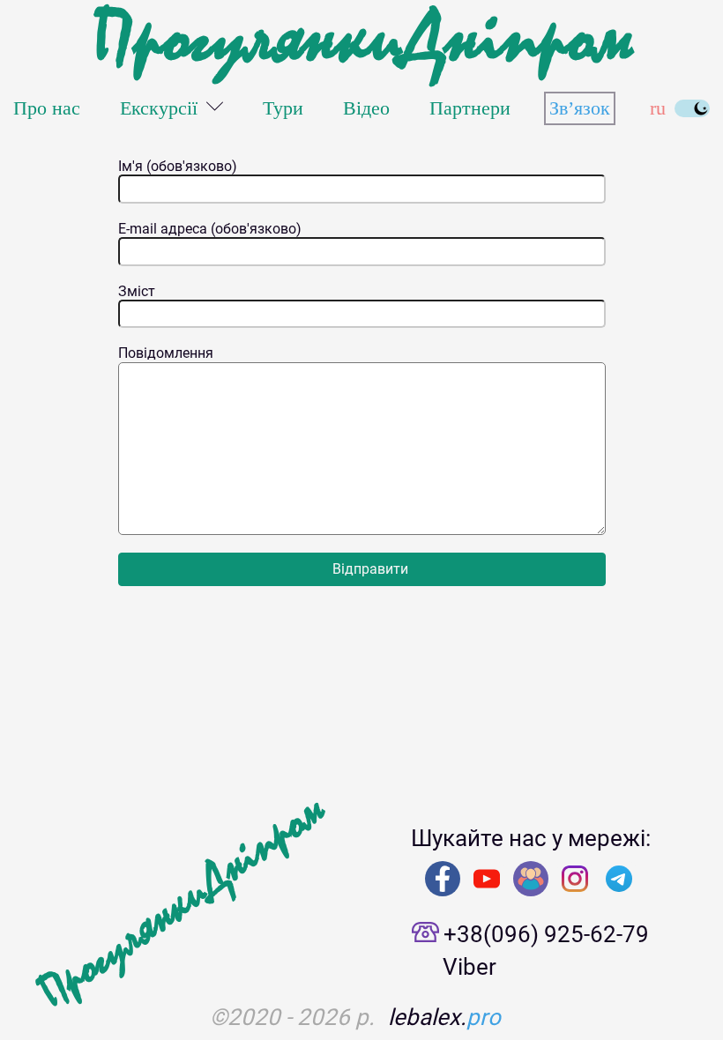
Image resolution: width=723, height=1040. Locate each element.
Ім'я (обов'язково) (177, 167)
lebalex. (444, 1017)
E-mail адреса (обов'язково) (210, 229)
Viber (469, 967)
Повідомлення (165, 353)
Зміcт (136, 292)
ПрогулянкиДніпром (361, 39)
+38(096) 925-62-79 (546, 934)
